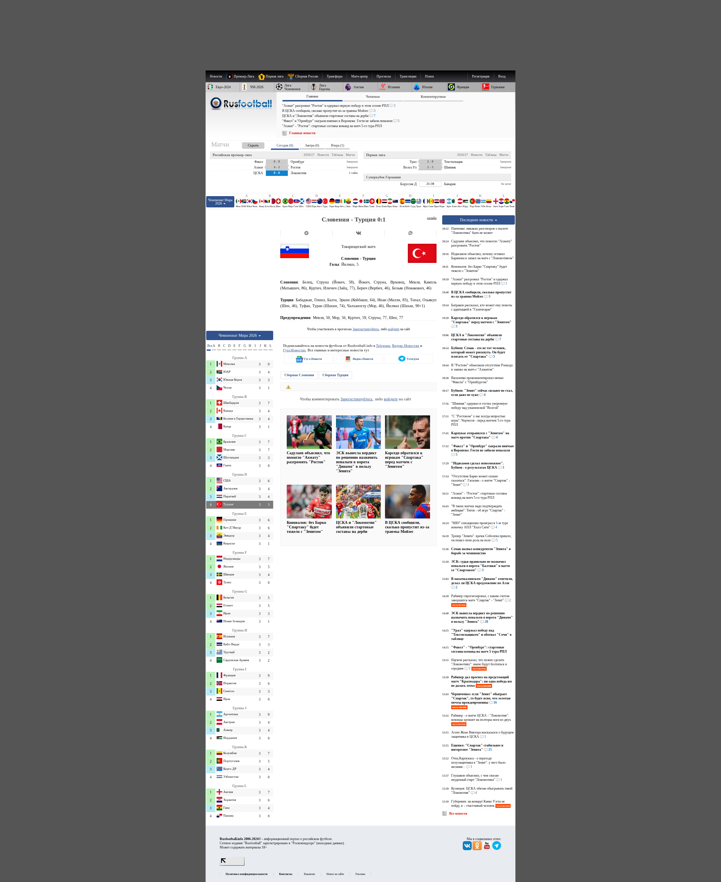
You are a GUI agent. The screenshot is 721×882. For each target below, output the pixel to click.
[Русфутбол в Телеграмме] (496, 849)
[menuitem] (305, 76)
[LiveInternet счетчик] (232, 865)
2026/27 (309, 154)
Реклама (360, 874)
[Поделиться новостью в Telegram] (306, 233)
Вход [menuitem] (502, 76)
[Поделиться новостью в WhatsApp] (410, 233)
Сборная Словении (299, 375)
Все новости (458, 813)
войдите (393, 329)
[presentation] (247, 144)
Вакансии (309, 874)
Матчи (350, 154)
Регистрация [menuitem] (480, 76)
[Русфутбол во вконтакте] (468, 849)
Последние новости (477, 220)
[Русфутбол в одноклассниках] (477, 849)
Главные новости (302, 133)
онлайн (432, 218)
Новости (323, 154)
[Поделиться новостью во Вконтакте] (358, 233)
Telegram (383, 346)
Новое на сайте (335, 874)
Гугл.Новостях (294, 350)
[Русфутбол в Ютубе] (487, 849)
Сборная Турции (335, 375)
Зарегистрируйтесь (366, 329)
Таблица (337, 154)
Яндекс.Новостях (405, 346)
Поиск (429, 76)
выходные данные (330, 843)
